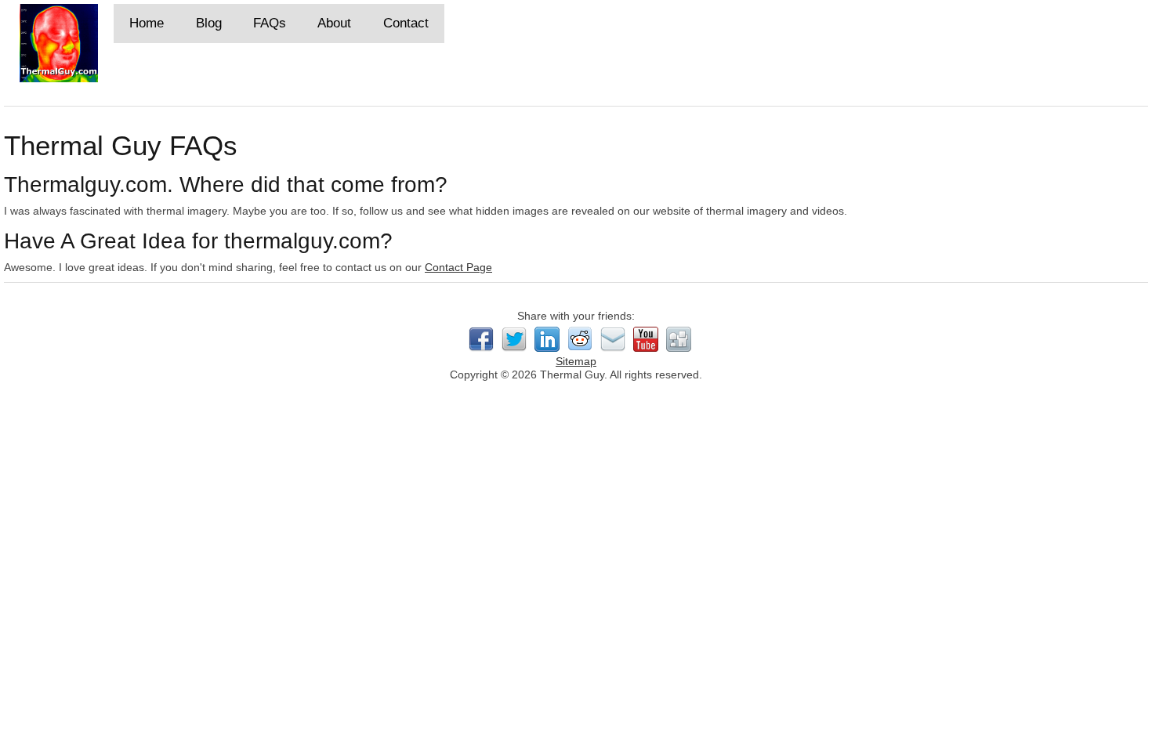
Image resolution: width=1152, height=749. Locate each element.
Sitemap (576, 361)
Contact (406, 23)
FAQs (269, 23)
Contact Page (458, 267)
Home (146, 23)
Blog (209, 23)
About (334, 23)
